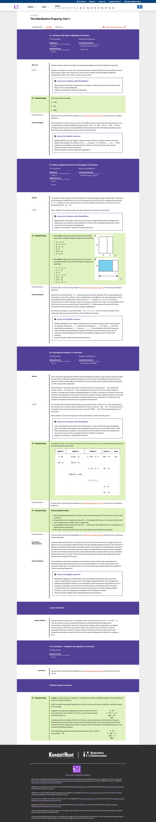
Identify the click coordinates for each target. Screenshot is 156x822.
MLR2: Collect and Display (89, 363)
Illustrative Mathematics (78, 787)
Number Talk (84, 49)
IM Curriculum (81, 1)
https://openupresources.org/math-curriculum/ (46, 782)
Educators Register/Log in (132, 1)
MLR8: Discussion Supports (89, 46)
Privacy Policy (70, 775)
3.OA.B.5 (53, 46)
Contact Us (102, 1)
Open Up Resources (93, 793)
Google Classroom (115, 1)
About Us (92, 1)
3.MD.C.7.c (54, 175)
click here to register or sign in (93, 116)
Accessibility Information (82, 775)
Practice (59, 27)
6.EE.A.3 (53, 52)
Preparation (37, 27)
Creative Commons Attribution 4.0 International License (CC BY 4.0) (74, 781)
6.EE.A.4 (53, 184)
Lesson (49, 27)
